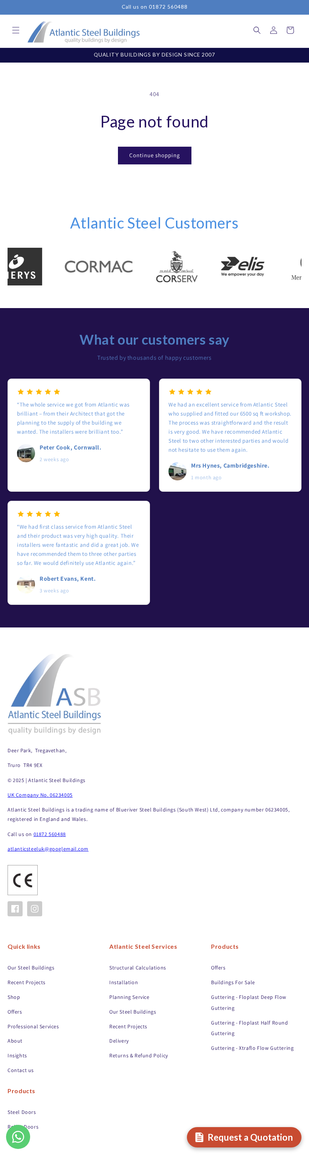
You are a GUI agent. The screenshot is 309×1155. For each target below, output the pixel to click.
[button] (16, 30)
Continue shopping (154, 155)
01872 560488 (50, 834)
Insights (17, 1055)
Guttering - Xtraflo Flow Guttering (252, 1048)
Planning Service (129, 997)
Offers (15, 1011)
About (15, 1040)
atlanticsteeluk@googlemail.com (48, 848)
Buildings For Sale (233, 982)
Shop (14, 997)
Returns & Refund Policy (138, 1055)
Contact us (21, 1070)
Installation (123, 982)
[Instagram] (34, 908)
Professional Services (33, 1026)
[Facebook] (15, 908)
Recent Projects (27, 982)
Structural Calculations (137, 967)
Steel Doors (22, 1112)
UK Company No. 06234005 (40, 794)
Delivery (119, 1040)
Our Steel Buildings (31, 967)
